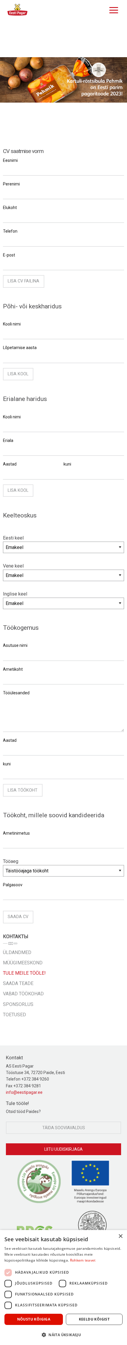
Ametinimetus (16, 833)
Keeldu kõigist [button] (94, 1319)
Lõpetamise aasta (20, 347)
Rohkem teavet (83, 1260)
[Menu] (112, 9)
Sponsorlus (18, 1004)
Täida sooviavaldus (63, 1127)
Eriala (8, 440)
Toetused (14, 1014)
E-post (9, 255)
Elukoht (10, 207)
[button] (63, 1334)
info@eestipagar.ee (24, 1092)
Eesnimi (10, 160)
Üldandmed (17, 952)
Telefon (10, 231)
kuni (67, 464)
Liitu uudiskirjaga (63, 1149)
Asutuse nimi (15, 645)
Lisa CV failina (23, 281)
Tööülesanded (16, 692)
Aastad (10, 464)
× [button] (120, 1236)
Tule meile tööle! (24, 973)
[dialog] (63, 1287)
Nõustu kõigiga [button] (34, 1319)
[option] (63, 80)
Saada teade (18, 983)
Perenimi (11, 184)
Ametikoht (13, 669)
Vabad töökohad (23, 994)
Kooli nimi (12, 324)
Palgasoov (12, 884)
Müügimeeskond (23, 963)
